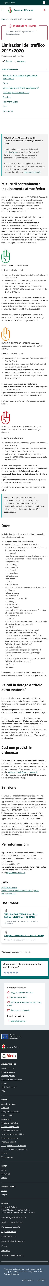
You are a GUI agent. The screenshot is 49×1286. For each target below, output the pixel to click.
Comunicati (5, 1173)
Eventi (4, 1190)
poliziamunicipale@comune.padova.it (23, 772)
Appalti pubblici (7, 1115)
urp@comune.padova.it (15, 872)
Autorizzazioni (6, 1119)
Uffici (3, 1090)
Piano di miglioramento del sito (13, 1217)
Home (3, 19)
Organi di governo (8, 1075)
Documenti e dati (8, 1068)
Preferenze (28, 1280)
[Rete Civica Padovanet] (24, 1056)
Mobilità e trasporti (8, 1141)
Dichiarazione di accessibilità (12, 1255)
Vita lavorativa (7, 1157)
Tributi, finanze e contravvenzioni (14, 1149)
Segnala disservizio (8, 1231)
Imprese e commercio (9, 1138)
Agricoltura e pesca (8, 1103)
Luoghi (4, 1194)
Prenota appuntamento (10, 1226)
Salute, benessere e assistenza (13, 1145)
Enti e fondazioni (8, 1071)
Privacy (4, 1245)
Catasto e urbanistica (9, 1122)
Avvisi (3, 1170)
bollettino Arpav (10, 152)
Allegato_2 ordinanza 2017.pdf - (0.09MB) (24, 935)
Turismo (4, 1153)
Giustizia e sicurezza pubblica (12, 1134)
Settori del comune (8, 1087)
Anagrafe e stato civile (10, 1111)
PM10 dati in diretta (9, 887)
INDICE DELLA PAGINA (10, 69)
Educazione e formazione (11, 1130)
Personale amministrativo (11, 1079)
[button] (44, 10)
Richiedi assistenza (8, 1236)
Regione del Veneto (9, 3)
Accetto (41, 1280)
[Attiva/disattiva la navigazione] (2, 10)
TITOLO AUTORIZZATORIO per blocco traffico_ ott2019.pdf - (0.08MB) (21, 915)
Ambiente (5, 1107)
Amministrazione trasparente (12, 1241)
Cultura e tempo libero (10, 1126)
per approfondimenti (32, 172)
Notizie (4, 1177)
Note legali (5, 1250)
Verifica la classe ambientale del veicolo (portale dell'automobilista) (20, 892)
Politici (4, 1083)
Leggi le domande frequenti (12, 1222)
